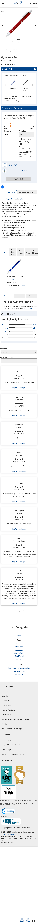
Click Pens (19, 647)
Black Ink (19, 643)
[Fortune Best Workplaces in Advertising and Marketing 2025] (6, 775)
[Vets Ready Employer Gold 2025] (19, 775)
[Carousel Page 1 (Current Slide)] (18, 39)
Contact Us (6, 701)
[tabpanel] (19, 456)
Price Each (23, 131)
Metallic (19, 659)
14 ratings (23, 285)
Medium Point (19, 653)
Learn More (28, 308)
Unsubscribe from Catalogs (12, 729)
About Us (5, 691)
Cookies (5, 724)
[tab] (9, 192)
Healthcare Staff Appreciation (19, 668)
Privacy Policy (7, 715)
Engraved (18, 650)
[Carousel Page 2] (20, 39)
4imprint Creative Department (13, 745)
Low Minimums (19, 671)
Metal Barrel (19, 656)
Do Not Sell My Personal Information (15, 720)
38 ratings (17, 64)
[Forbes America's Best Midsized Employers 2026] (8, 792)
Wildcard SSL (5, 817)
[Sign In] (30, 3)
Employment (6, 705)
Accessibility (6, 696)
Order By (3, 348)
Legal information (7, 834)
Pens (19, 636)
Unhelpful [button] (22, 388)
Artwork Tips (6, 750)
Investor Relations (8, 710)
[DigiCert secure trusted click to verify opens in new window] (9, 811)
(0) (35, 4)
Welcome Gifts (19, 674)
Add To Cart (18, 179)
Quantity (7, 131)
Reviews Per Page (7, 357)
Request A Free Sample (14, 199)
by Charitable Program (13, 754)
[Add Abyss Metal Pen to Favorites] (3, 11)
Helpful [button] (14, 388)
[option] (13, 85)
